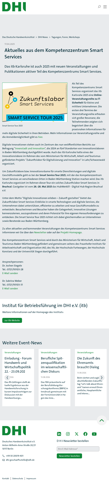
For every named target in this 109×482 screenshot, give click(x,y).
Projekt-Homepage (71, 232)
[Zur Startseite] (14, 6)
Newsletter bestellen (69, 455)
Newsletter (40, 232)
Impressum (31, 478)
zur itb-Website (12, 320)
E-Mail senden (10, 273)
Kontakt (5, 478)
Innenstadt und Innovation (30, 148)
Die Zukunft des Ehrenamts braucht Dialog (88, 362)
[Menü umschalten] (102, 6)
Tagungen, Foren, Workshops (66, 37)
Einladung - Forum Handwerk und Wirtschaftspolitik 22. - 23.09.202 (18, 365)
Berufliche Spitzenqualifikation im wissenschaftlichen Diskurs (54, 365)
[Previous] (7, 377)
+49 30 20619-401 (14, 455)
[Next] (101, 377)
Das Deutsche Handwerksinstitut (18, 37)
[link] (59, 434)
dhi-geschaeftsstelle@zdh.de (20, 459)
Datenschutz (17, 478)
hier (40, 137)
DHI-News (43, 37)
